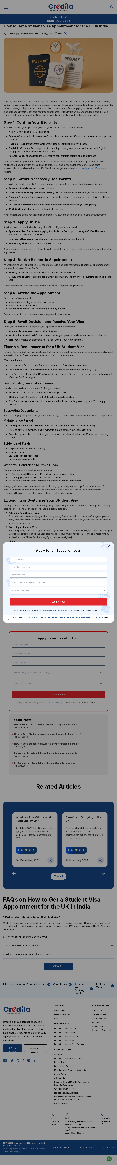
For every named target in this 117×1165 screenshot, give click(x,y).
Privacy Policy (61, 610)
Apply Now (58, 601)
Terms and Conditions (47, 610)
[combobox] (12, 582)
